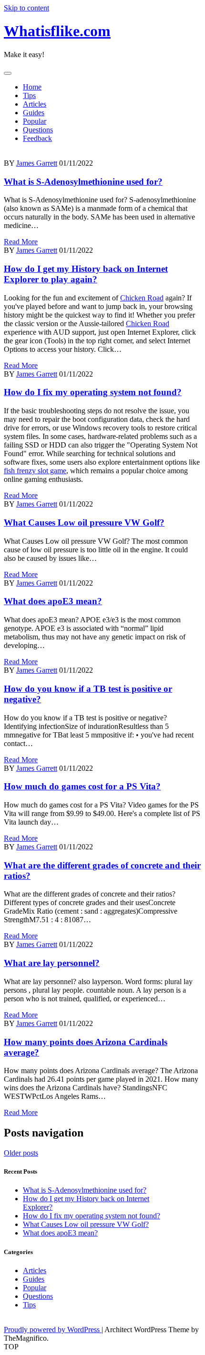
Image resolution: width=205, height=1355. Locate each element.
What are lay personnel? (52, 963)
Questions (38, 130)
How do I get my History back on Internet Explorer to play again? (86, 274)
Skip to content (26, 8)
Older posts (21, 1153)
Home (32, 87)
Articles (34, 104)
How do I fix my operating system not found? (93, 392)
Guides (33, 113)
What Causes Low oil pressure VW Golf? (84, 523)
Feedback (37, 138)
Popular (34, 121)
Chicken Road (142, 298)
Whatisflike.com (57, 31)
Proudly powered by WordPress (53, 1329)
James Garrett (36, 163)
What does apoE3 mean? (53, 601)
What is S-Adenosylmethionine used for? (83, 182)
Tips (29, 95)
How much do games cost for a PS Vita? (82, 786)
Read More (21, 242)
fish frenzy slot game (35, 471)
